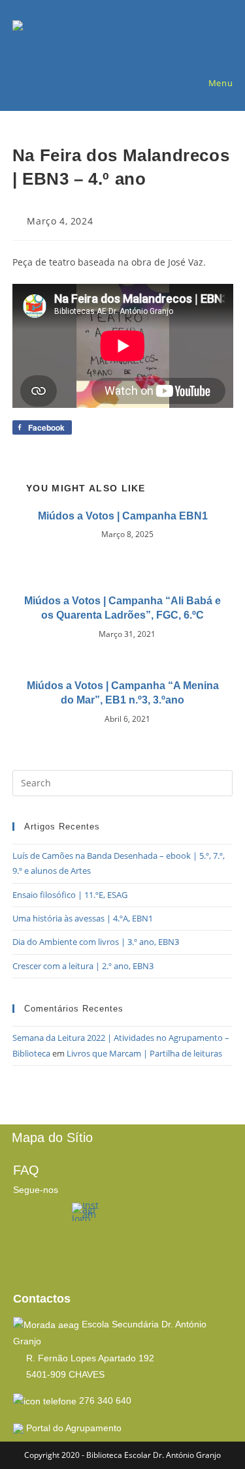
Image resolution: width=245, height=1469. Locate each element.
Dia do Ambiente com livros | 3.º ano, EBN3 (95, 942)
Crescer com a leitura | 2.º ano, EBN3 (83, 966)
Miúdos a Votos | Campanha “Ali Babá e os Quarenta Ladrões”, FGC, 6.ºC (122, 608)
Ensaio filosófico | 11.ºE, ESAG (69, 895)
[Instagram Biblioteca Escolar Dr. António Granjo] (85, 1211)
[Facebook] (29, 1219)
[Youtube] (29, 1256)
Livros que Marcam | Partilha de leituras (144, 1053)
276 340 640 (105, 1400)
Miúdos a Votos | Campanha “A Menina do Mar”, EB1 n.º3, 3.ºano (123, 692)
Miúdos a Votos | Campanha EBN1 (123, 515)
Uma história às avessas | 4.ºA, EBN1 (82, 918)
